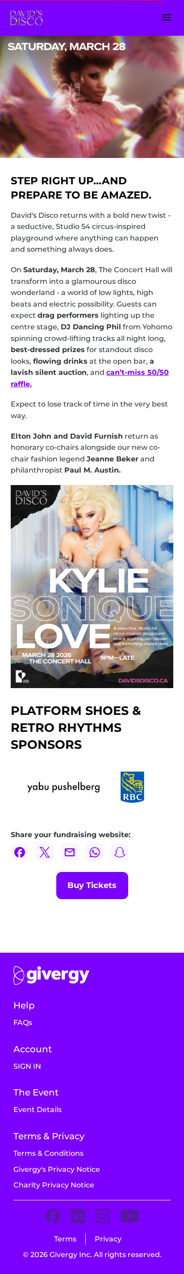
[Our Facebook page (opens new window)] (53, 1216)
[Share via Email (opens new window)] (70, 852)
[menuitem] (22, 1022)
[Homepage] (34, 18)
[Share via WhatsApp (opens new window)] (95, 852)
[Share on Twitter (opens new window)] (45, 852)
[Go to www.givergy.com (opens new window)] (51, 975)
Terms (65, 1239)
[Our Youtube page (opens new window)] (129, 1217)
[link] (92, 885)
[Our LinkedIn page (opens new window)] (78, 1216)
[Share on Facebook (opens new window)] (20, 852)
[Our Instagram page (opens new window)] (103, 1216)
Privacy (108, 1239)
